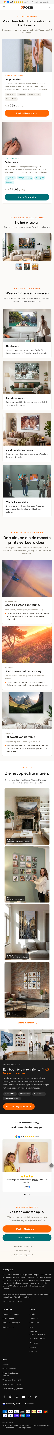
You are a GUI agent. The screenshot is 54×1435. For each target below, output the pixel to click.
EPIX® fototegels (14, 1286)
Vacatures (34, 1343)
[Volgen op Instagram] (10, 1397)
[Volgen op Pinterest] (17, 1397)
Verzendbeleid (10, 1428)
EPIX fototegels (9, 1318)
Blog (31, 1327)
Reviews (33, 1347)
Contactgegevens (24, 1428)
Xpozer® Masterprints (30, 1280)
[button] (3, 1165)
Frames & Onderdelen (11, 1323)
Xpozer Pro (34, 1318)
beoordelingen (25, 1297)
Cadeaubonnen (9, 1327)
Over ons (33, 1351)
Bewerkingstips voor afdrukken (11, 1374)
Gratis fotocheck (9, 1368)
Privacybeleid (25, 1425)
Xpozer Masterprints (11, 1314)
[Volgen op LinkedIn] (36, 1397)
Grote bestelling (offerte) (13, 1389)
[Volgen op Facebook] (4, 1397)
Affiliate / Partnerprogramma (37, 1332)
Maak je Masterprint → (27, 113)
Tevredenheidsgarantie (12, 1384)
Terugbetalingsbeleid (10, 1425)
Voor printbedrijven (37, 1338)
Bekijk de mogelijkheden (17, 1106)
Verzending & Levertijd (12, 1380)
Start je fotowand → (27, 197)
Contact (6, 1364)
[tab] (18, 266)
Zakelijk (32, 1314)
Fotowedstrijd (35, 1323)
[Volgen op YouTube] (23, 1397)
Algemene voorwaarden (41, 1425)
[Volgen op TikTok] (30, 1397)
